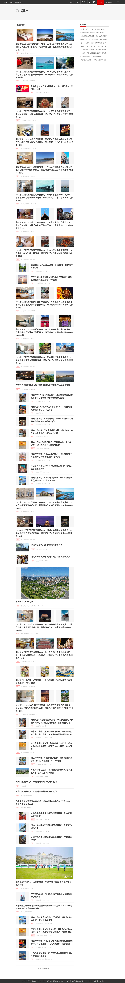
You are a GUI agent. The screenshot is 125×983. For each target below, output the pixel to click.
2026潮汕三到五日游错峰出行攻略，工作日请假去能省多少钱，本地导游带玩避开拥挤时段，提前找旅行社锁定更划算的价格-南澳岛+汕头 (44, 505)
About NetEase (42, 981)
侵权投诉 (102, 981)
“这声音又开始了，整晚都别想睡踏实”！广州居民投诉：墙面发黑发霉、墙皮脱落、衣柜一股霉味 (95, 56)
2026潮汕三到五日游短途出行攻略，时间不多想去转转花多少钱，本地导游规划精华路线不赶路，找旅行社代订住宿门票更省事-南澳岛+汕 (44, 198)
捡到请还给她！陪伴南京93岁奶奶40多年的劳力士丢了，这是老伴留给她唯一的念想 (95, 43)
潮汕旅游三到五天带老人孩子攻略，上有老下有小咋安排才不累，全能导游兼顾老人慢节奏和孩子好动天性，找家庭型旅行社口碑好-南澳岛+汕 (44, 225)
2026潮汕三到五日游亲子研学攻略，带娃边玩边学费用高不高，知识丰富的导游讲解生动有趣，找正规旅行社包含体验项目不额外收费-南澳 (44, 253)
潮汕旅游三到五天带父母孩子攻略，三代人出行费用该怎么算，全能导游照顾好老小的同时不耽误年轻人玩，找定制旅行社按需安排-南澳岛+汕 (44, 47)
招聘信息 (61, 981)
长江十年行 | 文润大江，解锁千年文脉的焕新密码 (95, 49)
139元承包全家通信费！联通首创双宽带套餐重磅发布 (95, 36)
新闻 (33, 549)
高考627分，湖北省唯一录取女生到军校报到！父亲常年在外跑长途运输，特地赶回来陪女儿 (95, 39)
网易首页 (6, 2)
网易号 (17, 53)
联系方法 (55, 981)
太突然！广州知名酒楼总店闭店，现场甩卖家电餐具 (95, 53)
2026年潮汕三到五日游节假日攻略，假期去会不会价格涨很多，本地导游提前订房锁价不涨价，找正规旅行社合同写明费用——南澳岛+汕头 (44, 533)
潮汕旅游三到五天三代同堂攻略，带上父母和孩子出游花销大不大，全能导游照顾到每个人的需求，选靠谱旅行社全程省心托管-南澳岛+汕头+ (44, 655)
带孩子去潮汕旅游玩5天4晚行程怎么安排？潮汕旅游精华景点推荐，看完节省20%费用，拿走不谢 (51, 746)
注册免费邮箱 (108, 2)
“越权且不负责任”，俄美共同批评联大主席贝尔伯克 (95, 60)
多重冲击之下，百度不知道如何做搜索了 (93, 29)
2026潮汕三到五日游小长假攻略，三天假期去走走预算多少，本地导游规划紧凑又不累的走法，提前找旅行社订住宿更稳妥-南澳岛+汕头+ (44, 627)
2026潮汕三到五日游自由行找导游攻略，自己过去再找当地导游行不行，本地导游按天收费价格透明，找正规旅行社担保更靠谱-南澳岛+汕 (44, 305)
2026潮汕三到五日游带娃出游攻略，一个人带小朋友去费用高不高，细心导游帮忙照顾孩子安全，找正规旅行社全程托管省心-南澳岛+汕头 (44, 75)
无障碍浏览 (18, 2)
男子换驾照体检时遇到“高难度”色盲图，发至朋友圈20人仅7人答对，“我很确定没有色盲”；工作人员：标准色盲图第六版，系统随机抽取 (95, 32)
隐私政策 (72, 981)
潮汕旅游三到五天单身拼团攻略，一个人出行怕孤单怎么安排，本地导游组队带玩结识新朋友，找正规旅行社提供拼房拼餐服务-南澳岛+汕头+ (44, 170)
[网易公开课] (77, 2)
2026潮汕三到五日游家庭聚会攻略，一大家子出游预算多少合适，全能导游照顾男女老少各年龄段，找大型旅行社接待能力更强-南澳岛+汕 (44, 114)
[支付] (89, 2)
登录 (101, 2)
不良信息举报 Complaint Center (84, 981)
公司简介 (49, 981)
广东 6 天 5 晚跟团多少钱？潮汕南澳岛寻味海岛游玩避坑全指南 (43, 385)
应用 (11, 2)
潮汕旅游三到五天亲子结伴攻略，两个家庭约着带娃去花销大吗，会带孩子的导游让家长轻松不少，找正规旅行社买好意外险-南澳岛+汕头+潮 (44, 332)
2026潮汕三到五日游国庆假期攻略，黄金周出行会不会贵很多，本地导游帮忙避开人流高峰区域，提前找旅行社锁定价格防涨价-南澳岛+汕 (44, 360)
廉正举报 (96, 981)
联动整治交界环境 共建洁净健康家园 (46, 545)
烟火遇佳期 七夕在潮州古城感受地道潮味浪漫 (50, 556)
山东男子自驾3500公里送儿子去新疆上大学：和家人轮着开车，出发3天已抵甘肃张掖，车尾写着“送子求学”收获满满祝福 (95, 46)
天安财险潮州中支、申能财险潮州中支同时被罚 (36, 782)
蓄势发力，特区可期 (24, 601)
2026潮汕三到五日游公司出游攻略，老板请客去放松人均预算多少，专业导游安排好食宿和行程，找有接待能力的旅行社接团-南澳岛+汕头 (44, 708)
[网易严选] (83, 2)
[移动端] (71, 2)
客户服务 (66, 981)
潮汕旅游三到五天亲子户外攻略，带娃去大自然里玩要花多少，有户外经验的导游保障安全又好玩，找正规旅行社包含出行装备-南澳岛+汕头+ (44, 142)
